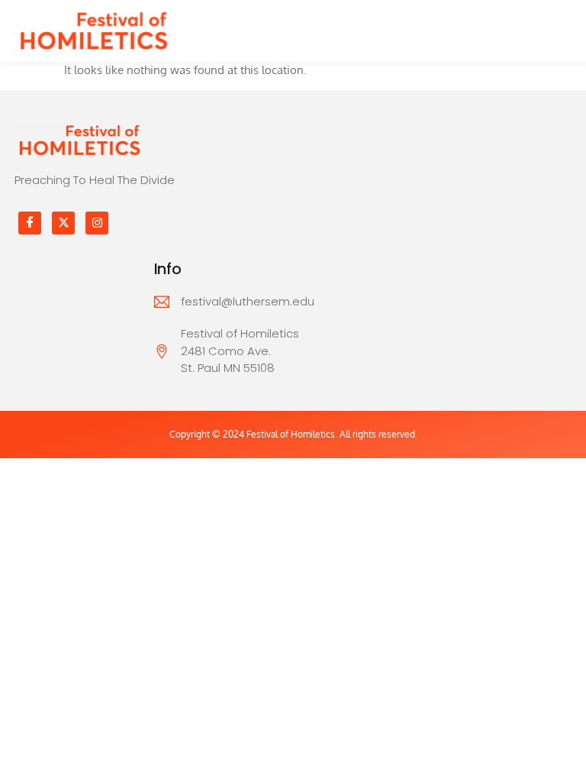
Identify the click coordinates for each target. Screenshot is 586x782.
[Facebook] (29, 223)
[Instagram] (96, 223)
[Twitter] (63, 223)
